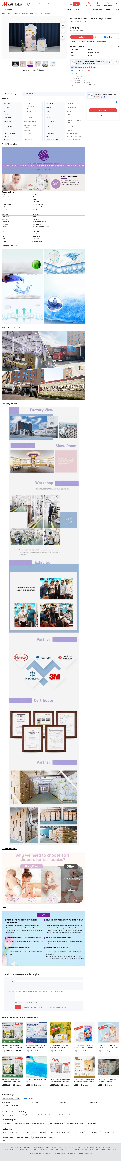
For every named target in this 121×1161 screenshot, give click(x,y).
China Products (24, 1147)
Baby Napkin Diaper (23, 1137)
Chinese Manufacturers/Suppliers (38, 1147)
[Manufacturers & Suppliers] (12, 4)
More (3, 1140)
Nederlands (64, 1149)
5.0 (95, 97)
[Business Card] (116, 102)
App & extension (97, 10)
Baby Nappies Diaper (108, 1132)
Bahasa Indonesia (113, 1149)
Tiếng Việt (103, 1149)
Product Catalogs (28, 1098)
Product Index (93, 1147)
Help (86, 10)
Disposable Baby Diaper (45, 13)
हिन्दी (86, 1149)
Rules (117, 10)
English (16, 1149)
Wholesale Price (63, 1147)
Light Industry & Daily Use (13, 13)
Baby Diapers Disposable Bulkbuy (42, 1137)
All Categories (8, 10)
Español (22, 1149)
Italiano (51, 1149)
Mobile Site (101, 1147)
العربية (70, 1149)
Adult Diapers (64, 1102)
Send (18, 1007)
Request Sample (101, 41)
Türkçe (97, 1149)
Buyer (77, 10)
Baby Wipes (34, 1102)
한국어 (76, 1149)
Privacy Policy (88, 1153)
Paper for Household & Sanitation (36, 1123)
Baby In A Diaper (78, 1132)
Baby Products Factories (10, 1132)
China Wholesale (52, 1147)
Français (36, 1149)
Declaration (80, 1153)
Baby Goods (25, 13)
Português (29, 1149)
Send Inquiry (82, 37)
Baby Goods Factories (63, 1132)
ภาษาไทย (91, 1149)
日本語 (81, 1149)
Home (3, 13)
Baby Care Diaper (92, 1132)
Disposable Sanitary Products (10, 1105)
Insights (108, 1147)
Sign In (73, 85)
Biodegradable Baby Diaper (75, 1123)
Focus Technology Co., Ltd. (48, 1153)
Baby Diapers (33, 13)
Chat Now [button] (108, 37)
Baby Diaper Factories (46, 1132)
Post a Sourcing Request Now (56, 1007)
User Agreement (71, 1153)
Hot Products (14, 1147)
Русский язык (43, 1149)
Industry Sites (72, 1147)
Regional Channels (83, 1147)
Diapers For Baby (8, 1137)
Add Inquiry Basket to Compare (34, 70)
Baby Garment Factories (29, 1132)
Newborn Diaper (92, 1123)
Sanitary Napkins (95, 1102)
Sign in (117, 5)
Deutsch (57, 1149)
